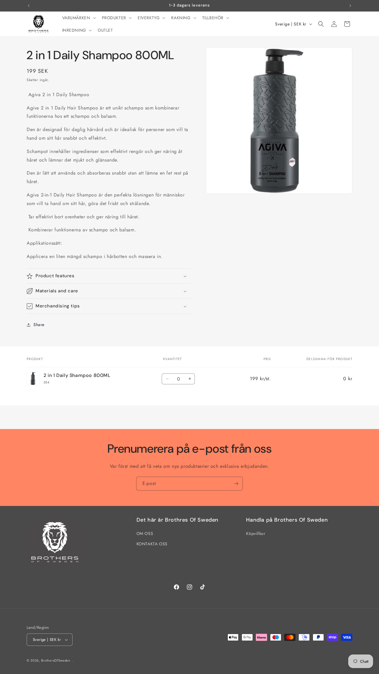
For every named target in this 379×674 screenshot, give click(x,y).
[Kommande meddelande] (350, 5)
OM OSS (144, 534)
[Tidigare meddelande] (28, 5)
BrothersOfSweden (55, 660)
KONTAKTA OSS (152, 544)
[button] (78, 18)
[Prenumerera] (236, 484)
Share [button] (38, 325)
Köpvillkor (255, 534)
